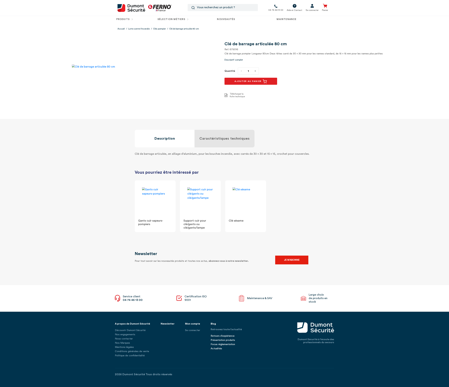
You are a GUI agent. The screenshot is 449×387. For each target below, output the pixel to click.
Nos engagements (125, 334)
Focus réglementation (223, 344)
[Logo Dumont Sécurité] (131, 7)
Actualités (216, 348)
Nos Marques (122, 343)
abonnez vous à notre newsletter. (229, 261)
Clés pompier (159, 29)
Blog (213, 324)
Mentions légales (124, 347)
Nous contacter (124, 339)
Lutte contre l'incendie (139, 29)
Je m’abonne (292, 260)
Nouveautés (226, 19)
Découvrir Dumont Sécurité (130, 330)
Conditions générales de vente (132, 351)
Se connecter (192, 330)
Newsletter (168, 324)
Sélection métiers (172, 19)
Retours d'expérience (222, 336)
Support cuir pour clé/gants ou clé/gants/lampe (194, 224)
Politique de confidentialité (130, 355)
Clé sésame (236, 220)
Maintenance (286, 19)
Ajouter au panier (248, 81)
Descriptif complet (233, 60)
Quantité (229, 71)
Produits (123, 19)
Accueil (121, 29)
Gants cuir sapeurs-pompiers (150, 222)
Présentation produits (223, 340)
